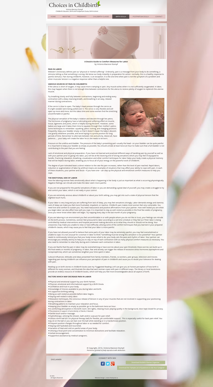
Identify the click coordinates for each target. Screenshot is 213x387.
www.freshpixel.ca (112, 378)
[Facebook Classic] (103, 364)
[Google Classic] (113, 364)
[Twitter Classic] (108, 364)
